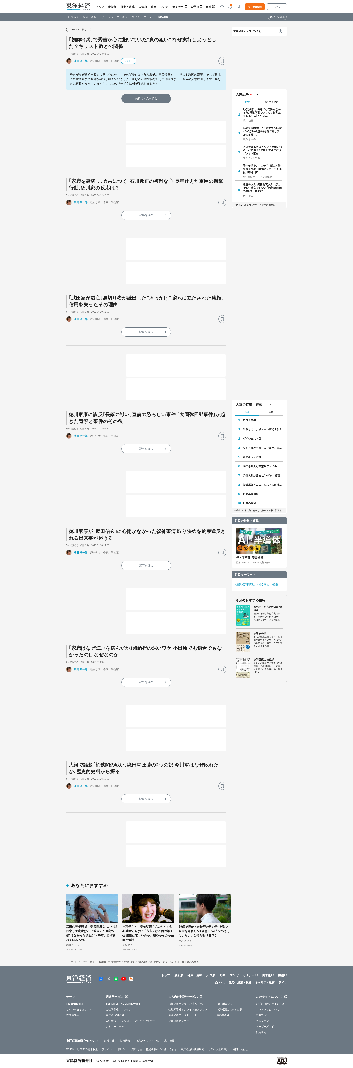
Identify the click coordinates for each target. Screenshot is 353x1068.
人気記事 (242, 94)
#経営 (275, 584)
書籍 (209, 6)
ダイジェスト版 (252, 438)
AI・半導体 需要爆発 (249, 557)
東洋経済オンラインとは (247, 31)
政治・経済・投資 (94, 17)
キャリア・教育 (118, 17)
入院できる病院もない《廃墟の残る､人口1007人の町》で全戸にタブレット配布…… (262, 150)
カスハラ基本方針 (218, 1049)
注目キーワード (245, 574)
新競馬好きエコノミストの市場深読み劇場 (263, 484)
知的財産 (136, 1049)
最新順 (112, 6)
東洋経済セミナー (178, 1020)
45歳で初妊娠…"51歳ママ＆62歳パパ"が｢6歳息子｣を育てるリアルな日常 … (262, 131)
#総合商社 (263, 584)
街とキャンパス (252, 457)
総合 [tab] (247, 101)
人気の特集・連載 (249, 404)
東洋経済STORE (115, 1015)
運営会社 (109, 1040)
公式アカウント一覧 (147, 1040)
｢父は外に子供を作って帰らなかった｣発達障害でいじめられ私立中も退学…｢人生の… (262, 112)
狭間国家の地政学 (264, 659)
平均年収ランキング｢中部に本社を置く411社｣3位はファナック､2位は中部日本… (262, 169)
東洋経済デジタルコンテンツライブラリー (130, 1020)
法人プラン (262, 1020)
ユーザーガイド (265, 1026)
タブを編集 (279, 17)
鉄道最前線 (249, 420)
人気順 (143, 6)
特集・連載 (128, 6)
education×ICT (74, 1003)
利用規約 (261, 1032)
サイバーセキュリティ (79, 1009)
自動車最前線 (251, 493)
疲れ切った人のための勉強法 (268, 608)
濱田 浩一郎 (81, 60)
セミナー (178, 6)
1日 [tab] (247, 412)
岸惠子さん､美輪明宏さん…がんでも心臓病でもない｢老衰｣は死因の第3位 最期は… (262, 187)
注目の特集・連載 (247, 520)
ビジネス (73, 17)
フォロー (128, 61)
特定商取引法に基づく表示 (161, 1049)
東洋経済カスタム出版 (230, 1009)
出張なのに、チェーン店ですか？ (262, 429)
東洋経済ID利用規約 (192, 1049)
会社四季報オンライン (119, 1009)
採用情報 (125, 1040)
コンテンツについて (267, 1009)
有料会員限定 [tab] (271, 102)
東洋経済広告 (224, 1003)
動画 (153, 6)
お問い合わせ (240, 1049)
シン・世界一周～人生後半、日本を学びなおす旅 (263, 447)
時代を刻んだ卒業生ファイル (260, 466)
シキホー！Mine (115, 1026)
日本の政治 (249, 503)
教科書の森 (223, 1015)
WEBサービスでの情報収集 (82, 1049)
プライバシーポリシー (115, 1049)
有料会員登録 (255, 6)
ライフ (136, 17)
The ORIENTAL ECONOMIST (123, 1003)
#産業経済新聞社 (245, 584)
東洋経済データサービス (182, 1015)
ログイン (276, 6)
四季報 (195, 6)
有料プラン (262, 1015)
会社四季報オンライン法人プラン (187, 1009)
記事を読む (146, 215)
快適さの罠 (260, 633)
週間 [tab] (271, 412)
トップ (100, 6)
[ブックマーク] (222, 61)
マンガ (164, 6)
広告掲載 (169, 1040)
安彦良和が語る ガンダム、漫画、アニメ (263, 475)
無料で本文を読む (146, 98)
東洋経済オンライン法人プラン (186, 1003)
